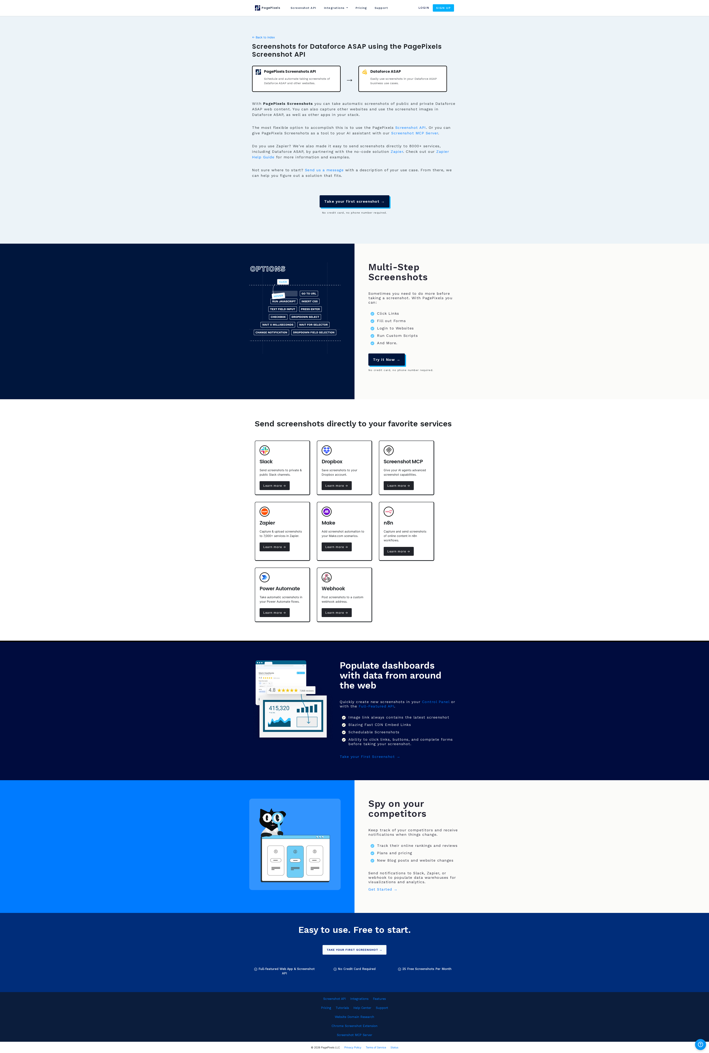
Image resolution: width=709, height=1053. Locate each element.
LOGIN (423, 7)
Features (379, 999)
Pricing (361, 8)
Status (394, 1047)
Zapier (397, 151)
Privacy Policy (352, 1047)
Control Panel (436, 702)
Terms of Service (376, 1047)
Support (381, 8)
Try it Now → (386, 359)
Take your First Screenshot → (370, 756)
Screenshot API (410, 127)
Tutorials (342, 1008)
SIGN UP (443, 8)
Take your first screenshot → (354, 201)
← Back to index (263, 37)
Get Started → (383, 889)
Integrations (359, 999)
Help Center (362, 1008)
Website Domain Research (354, 1017)
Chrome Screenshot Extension (355, 1026)
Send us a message (324, 170)
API (303, 8)
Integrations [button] (335, 8)
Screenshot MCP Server (414, 133)
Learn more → (274, 485)
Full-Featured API (376, 706)
